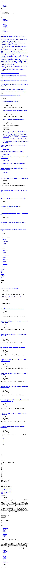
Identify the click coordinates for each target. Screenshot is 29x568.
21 (1, 492)
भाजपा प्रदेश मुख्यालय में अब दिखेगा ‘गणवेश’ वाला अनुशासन (10, 73)
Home (4, 19)
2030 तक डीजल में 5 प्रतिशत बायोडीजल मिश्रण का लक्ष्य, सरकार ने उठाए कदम (14, 53)
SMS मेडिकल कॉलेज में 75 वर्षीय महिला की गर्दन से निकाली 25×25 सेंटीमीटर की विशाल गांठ (13, 50)
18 (7, 490)
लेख (4, 29)
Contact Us (5, 31)
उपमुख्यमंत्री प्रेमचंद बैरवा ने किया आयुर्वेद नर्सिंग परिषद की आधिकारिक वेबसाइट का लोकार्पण (14, 57)
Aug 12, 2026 (6, 149)
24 (6, 492)
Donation (5, 6)
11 (7, 489)
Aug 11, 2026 (6, 165)
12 (9, 489)
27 (10, 492)
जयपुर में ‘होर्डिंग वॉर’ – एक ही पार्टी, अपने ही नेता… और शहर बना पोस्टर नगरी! (11, 296)
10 (6, 489)
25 (7, 492)
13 (10, 489)
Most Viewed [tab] (6, 128)
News (4, 30)
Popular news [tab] (6, 129)
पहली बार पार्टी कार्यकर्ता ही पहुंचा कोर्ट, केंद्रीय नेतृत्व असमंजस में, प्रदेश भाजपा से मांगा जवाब (14, 40)
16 (4, 490)
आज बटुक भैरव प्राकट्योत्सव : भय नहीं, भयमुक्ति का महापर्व (10, 288)
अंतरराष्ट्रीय (5, 20)
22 (2, 492)
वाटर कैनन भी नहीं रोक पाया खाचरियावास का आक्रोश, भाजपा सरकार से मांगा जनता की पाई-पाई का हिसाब (14, 60)
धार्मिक (4, 24)
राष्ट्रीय (4, 27)
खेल (4, 23)
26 (9, 492)
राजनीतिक (5, 26)
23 (4, 492)
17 (6, 490)
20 (3, 444)
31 (6, 493)
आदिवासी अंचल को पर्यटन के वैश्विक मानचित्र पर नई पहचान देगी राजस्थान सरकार (14, 67)
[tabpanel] (14, 137)
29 (2, 493)
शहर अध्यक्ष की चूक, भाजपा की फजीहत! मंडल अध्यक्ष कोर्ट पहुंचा (10, 95)
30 (4, 493)
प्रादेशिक (5, 25)
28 (1, 493)
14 (1, 490)
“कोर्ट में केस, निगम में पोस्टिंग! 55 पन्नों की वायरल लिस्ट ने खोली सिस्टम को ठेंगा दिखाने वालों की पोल (15, 135)
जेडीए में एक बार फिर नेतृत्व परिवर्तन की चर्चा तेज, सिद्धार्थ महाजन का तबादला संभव (13, 43)
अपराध (4, 21)
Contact (5, 5)
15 (2, 490)
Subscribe (3, 516)
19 (9, 490)
